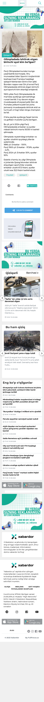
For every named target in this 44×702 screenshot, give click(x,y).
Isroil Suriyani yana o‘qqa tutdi (20, 353)
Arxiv (12, 630)
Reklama (19, 587)
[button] (2, 309)
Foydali (9, 175)
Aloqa (7, 587)
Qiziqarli (7, 55)
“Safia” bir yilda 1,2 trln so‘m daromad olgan (19, 300)
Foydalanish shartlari (22, 589)
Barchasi (31, 272)
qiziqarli (23, 175)
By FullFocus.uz (32, 638)
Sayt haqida (34, 587)
